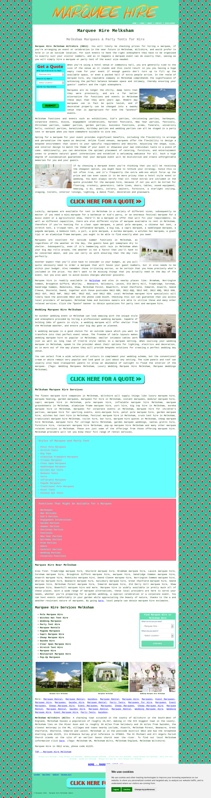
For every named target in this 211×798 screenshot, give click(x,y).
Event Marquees (165, 699)
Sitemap (37, 775)
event (101, 71)
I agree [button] (116, 789)
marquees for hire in (94, 399)
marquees (66, 300)
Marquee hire (43, 280)
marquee (120, 56)
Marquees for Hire (140, 702)
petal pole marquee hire (137, 412)
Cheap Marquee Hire (62, 706)
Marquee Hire (130, 699)
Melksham (94, 280)
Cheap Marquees (124, 706)
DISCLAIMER (170, 23)
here (101, 601)
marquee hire (143, 294)
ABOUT (149, 23)
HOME (134, 23)
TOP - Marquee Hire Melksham (53, 752)
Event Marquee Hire (66, 712)
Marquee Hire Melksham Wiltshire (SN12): (62, 46)
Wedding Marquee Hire (149, 709)
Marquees (147, 699)
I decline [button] (126, 789)
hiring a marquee (159, 46)
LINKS (141, 23)
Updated (56, 775)
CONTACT (158, 23)
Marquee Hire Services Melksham (64, 607)
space (84, 75)
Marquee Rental (53, 699)
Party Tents (117, 702)
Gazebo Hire (76, 702)
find (44, 571)
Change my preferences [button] (145, 789)
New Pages (46, 775)
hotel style (155, 175)
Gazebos (92, 699)
